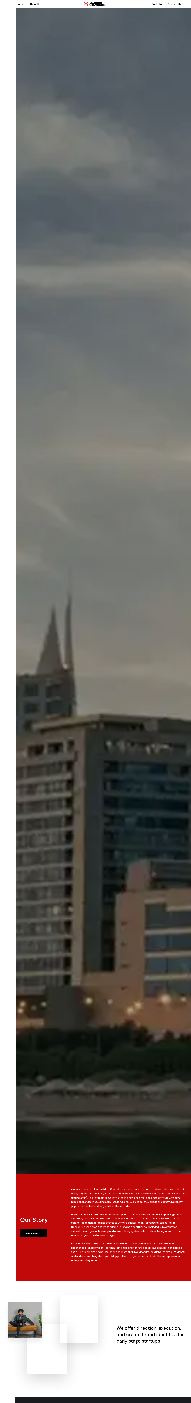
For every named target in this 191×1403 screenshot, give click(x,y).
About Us (35, 4)
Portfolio (157, 4)
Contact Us (174, 4)
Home (20, 4)
